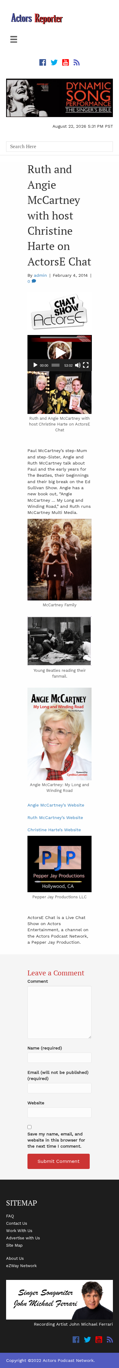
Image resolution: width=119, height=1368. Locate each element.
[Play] (35, 365)
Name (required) (44, 1048)
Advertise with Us (23, 1238)
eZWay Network (21, 1265)
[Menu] (13, 39)
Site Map (14, 1245)
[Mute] (78, 365)
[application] (59, 353)
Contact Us (16, 1223)
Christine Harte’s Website (54, 829)
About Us (15, 1258)
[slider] (56, 365)
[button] (59, 353)
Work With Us (19, 1230)
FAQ (10, 1216)
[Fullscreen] (86, 365)
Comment (37, 981)
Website (35, 1102)
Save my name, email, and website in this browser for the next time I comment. (56, 1140)
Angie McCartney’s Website (55, 805)
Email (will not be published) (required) (57, 1075)
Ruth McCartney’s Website (55, 817)
